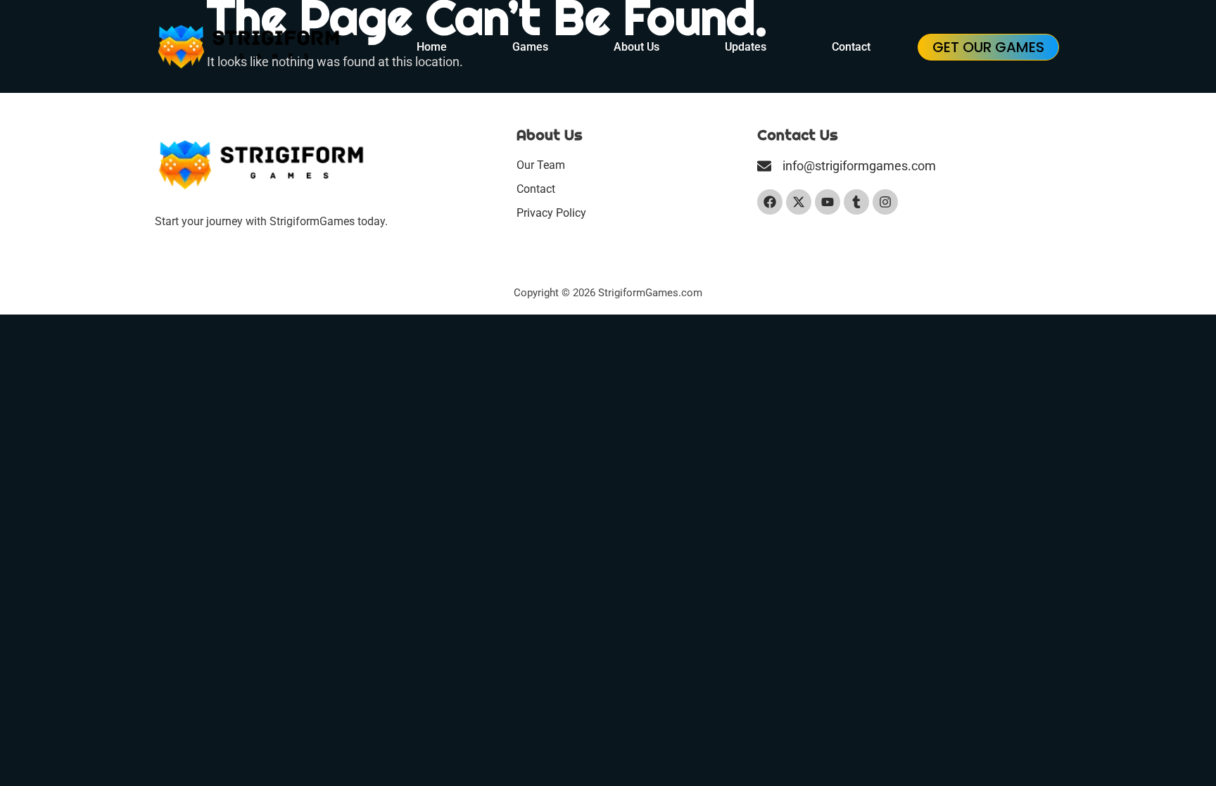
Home (432, 46)
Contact (851, 46)
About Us (636, 46)
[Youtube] (827, 202)
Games (530, 46)
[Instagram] (885, 202)
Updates (745, 46)
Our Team (541, 165)
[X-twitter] (798, 202)
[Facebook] (770, 202)
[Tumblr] (856, 202)
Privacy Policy (551, 213)
